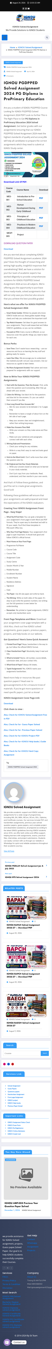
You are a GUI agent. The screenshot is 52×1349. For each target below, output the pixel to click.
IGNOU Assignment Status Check (19, 1122)
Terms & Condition (11, 1284)
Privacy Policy (9, 1281)
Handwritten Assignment (16, 1094)
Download (8, 249)
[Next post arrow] (46, 876)
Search (10, 1045)
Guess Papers (12, 1089)
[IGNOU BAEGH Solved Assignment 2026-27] (26, 1006)
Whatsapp (32, 1243)
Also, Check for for (12, 742)
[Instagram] (4, 1064)
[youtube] (29, 8)
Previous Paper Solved (15, 1106)
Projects (31, 1250)
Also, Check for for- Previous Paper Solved (23, 730)
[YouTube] (12, 1064)
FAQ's (5, 1277)
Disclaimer (8, 1288)
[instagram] (26, 8)
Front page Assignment (15, 1097)
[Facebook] (8, 1064)
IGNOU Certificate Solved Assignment (12, 1315)
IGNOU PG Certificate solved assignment (13, 1320)
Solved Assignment (14, 1086)
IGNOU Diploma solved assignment (11, 1309)
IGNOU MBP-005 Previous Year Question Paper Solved (21, 1205)
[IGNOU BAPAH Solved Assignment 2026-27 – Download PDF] (26, 908)
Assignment (32, 1247)
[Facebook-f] (4, 1267)
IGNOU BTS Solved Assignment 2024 (22, 877)
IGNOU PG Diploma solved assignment (12, 1326)
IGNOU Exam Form (14, 1125)
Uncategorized (10, 1160)
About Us (31, 1277)
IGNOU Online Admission (16, 1131)
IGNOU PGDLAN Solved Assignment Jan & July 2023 (24, 867)
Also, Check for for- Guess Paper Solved (22, 724)
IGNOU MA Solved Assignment (12, 1297)
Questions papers (13, 1091)
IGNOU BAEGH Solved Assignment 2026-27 (23, 1024)
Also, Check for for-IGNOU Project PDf (21, 736)
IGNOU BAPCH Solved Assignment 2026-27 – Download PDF (23, 975)
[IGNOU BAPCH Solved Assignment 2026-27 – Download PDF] (26, 957)
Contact (31, 1239)
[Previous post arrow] (46, 865)
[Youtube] (7, 1267)
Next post (8, 873)
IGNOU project (13, 1100)
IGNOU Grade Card (14, 1134)
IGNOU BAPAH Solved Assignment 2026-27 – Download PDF (23, 926)
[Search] (47, 37)
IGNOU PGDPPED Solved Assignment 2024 (19, 67)
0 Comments (10, 76)
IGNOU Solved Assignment (25, 27)
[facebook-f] (23, 8)
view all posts (9, 851)
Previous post (9, 862)
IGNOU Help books (14, 1103)
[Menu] (4, 37)
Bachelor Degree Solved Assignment (12, 1303)
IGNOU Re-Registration (15, 1128)
